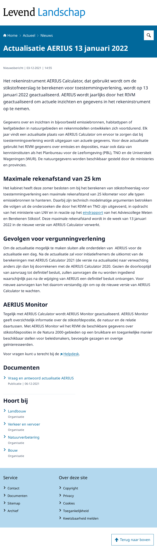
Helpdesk (71, 353)
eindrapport (93, 212)
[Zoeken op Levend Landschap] (149, 35)
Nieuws (46, 35)
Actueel (29, 35)
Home (12, 35)
